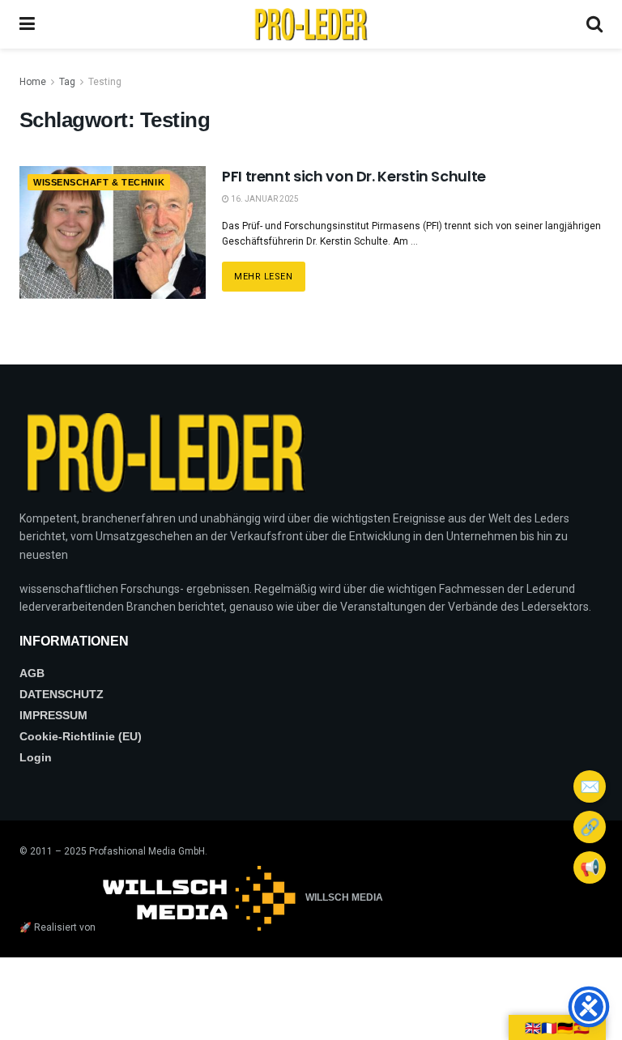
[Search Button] (594, 24)
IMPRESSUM (53, 715)
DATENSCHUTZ (61, 694)
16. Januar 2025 (264, 198)
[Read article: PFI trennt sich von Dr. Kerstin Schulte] (112, 232)
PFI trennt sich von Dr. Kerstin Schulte (354, 176)
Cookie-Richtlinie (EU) (80, 736)
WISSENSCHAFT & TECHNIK (98, 182)
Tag (67, 81)
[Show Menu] (27, 24)
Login (35, 757)
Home (32, 81)
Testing (104, 81)
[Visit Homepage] (311, 24)
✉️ (590, 786)
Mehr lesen (269, 272)
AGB (32, 673)
